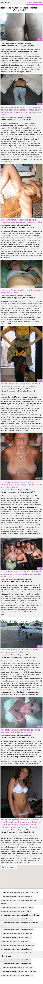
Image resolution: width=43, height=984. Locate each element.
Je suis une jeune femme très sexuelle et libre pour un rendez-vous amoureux (20, 384)
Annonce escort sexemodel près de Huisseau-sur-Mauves (18, 901)
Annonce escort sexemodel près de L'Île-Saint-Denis (19, 893)
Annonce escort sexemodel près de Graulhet (16, 896)
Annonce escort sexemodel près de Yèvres (16, 911)
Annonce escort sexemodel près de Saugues (16, 967)
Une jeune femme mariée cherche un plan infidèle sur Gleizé (21, 291)
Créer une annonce (34, 3)
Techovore (5, 2)
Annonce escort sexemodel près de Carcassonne (18, 971)
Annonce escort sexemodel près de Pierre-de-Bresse (20, 915)
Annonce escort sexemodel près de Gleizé (16, 960)
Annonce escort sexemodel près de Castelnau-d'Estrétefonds (17, 954)
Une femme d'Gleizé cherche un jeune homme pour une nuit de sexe (19, 650)
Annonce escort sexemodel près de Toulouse (17, 907)
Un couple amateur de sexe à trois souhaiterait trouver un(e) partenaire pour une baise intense (21, 484)
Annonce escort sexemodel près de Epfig (15, 941)
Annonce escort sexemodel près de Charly (16, 937)
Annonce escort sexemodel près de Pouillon (16, 919)
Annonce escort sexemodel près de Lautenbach (17, 945)
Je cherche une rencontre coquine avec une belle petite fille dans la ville (20, 731)
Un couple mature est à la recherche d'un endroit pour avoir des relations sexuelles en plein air (21, 574)
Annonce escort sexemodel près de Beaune (16, 934)
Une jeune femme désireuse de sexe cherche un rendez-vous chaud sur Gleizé (21, 221)
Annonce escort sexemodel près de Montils (16, 964)
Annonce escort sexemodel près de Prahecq (16, 949)
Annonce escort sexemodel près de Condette (17, 975)
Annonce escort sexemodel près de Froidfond (17, 930)
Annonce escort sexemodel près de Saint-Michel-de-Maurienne (19, 924)
